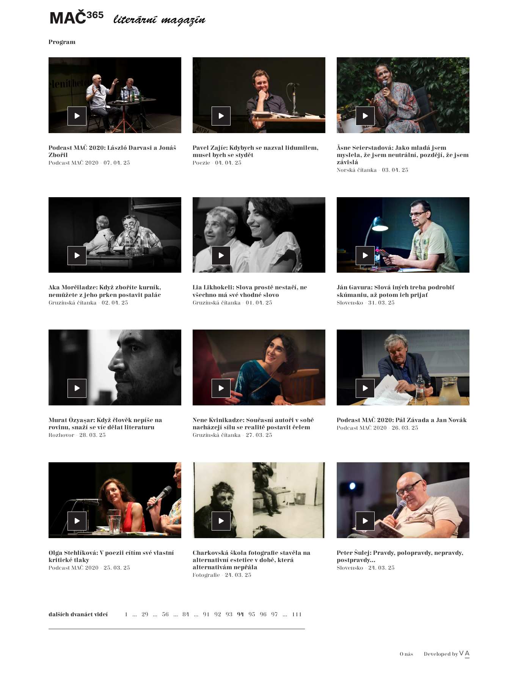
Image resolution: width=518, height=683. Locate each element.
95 (251, 614)
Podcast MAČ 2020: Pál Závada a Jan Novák (402, 420)
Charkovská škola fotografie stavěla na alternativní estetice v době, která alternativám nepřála (252, 560)
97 (274, 614)
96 (263, 614)
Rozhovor (62, 435)
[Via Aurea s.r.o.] (464, 654)
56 (165, 614)
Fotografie (207, 575)
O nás (406, 654)
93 (229, 614)
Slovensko (351, 303)
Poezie (202, 163)
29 (144, 614)
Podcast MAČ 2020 (74, 163)
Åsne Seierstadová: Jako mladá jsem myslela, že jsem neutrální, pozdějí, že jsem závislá (403, 155)
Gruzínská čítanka (73, 303)
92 (217, 614)
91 (206, 614)
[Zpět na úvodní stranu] (134, 17)
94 (240, 614)
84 (185, 614)
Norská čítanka (357, 170)
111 (297, 614)
